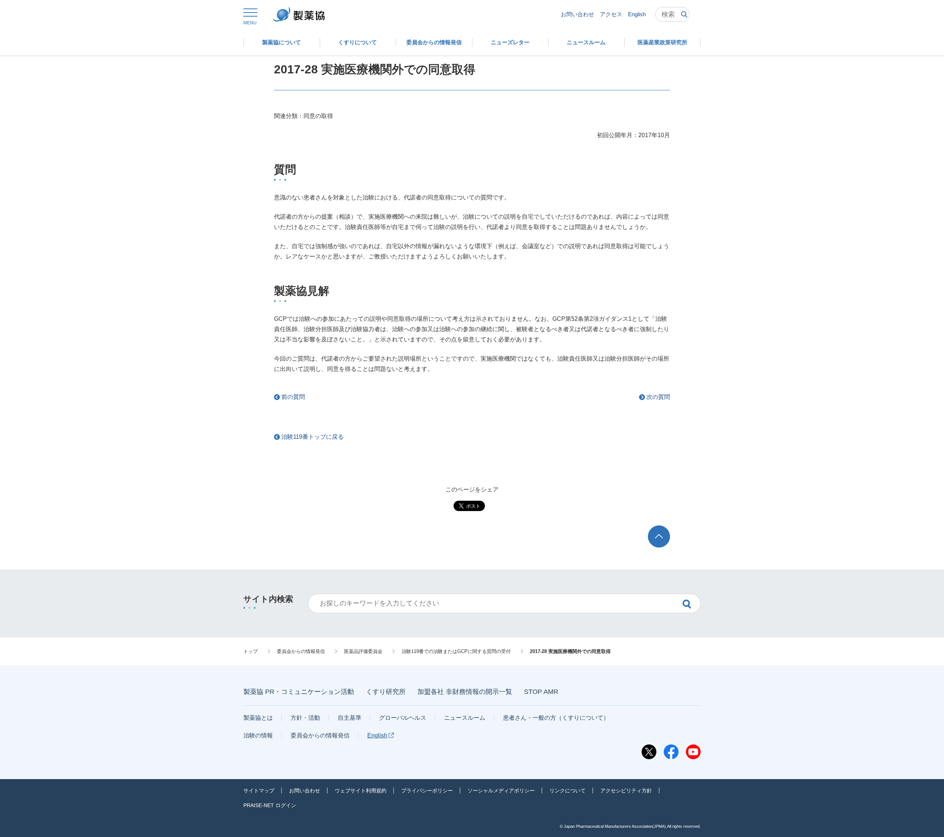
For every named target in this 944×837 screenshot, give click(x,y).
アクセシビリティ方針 (626, 790)
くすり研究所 (386, 691)
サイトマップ (258, 790)
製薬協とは (258, 718)
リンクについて (567, 790)
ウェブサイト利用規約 (360, 790)
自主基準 (349, 718)
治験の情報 (258, 735)
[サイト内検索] (672, 14)
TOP (666, 529)
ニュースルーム (464, 718)
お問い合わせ (577, 14)
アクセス (611, 14)
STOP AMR (541, 691)
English (637, 14)
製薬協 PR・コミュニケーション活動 (298, 691)
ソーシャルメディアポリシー (501, 790)
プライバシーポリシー (427, 790)
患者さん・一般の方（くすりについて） (556, 718)
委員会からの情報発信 (320, 735)
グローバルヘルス (402, 718)
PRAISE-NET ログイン (269, 805)
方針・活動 (305, 718)
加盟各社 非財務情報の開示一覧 (464, 691)
